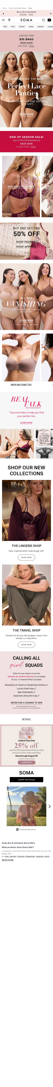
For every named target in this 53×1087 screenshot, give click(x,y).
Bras (13, 26)
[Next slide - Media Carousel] (49, 806)
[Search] (43, 19)
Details (26, 719)
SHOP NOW (26, 42)
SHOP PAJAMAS (26, 241)
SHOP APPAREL (26, 246)
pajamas (40, 856)
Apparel (41, 26)
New (5, 26)
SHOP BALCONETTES (21, 385)
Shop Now (23, 14)
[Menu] (3, 20)
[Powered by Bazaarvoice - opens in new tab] (26, 829)
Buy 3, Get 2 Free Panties (26, 12)
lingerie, (21, 856)
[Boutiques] (9, 19)
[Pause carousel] (50, 13)
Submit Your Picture (26, 779)
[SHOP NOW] (26, 40)
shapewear (30, 856)
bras (7, 856)
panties (13, 856)
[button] (49, 19)
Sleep (31, 26)
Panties (22, 26)
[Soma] (26, 20)
